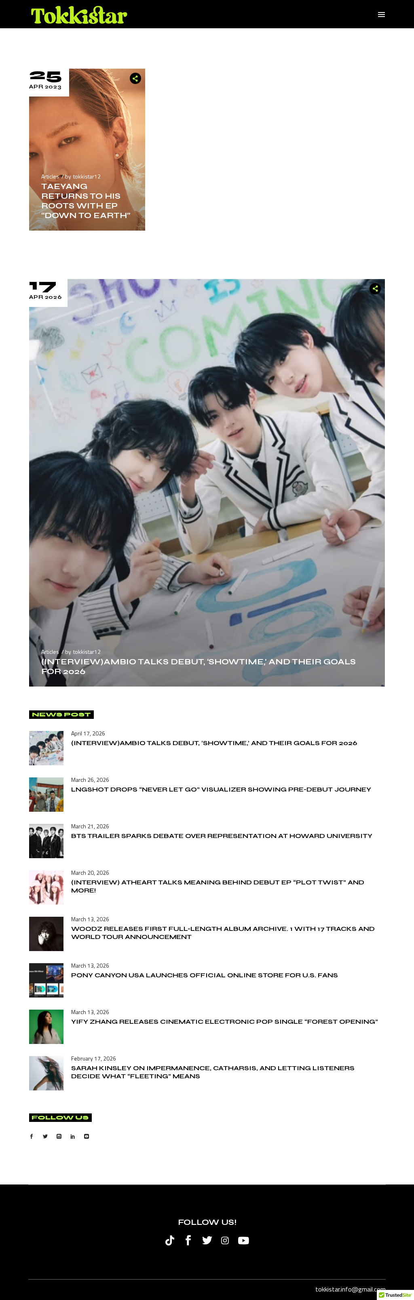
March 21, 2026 (90, 826)
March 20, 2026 (90, 872)
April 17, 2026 (88, 733)
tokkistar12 (87, 176)
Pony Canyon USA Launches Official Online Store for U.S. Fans (204, 975)
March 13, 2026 (90, 919)
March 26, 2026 (90, 779)
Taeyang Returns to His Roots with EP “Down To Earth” (85, 201)
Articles (50, 176)
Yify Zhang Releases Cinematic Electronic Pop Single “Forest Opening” (224, 1021)
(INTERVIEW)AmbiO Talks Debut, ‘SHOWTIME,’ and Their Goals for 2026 (198, 666)
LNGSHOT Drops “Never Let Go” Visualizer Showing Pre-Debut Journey (221, 789)
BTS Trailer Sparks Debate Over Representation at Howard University (221, 836)
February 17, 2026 (93, 1058)
